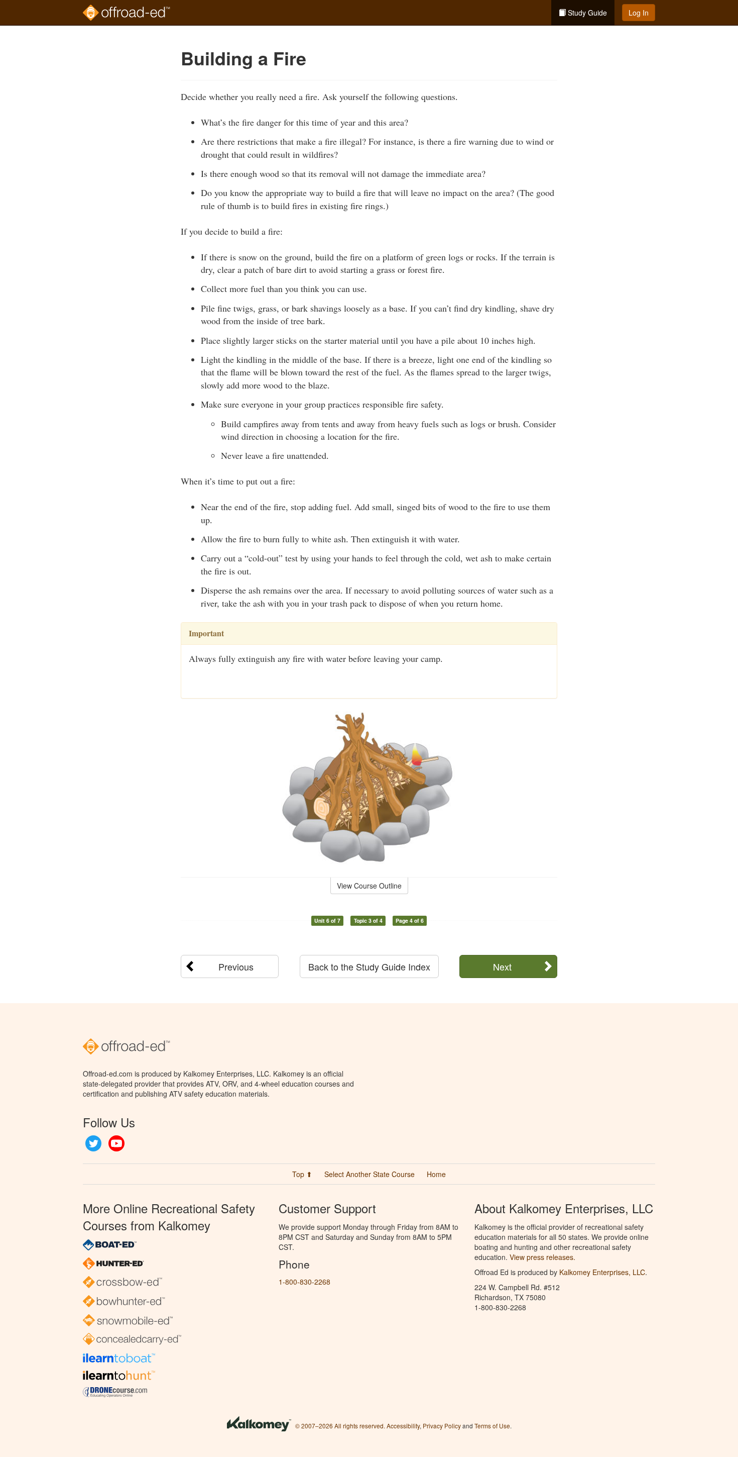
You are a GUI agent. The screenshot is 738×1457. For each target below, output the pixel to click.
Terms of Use (492, 1425)
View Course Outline (369, 886)
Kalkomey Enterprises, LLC (602, 1272)
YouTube (116, 1143)
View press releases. (542, 1257)
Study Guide (586, 13)
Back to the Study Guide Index (369, 966)
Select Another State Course (369, 1174)
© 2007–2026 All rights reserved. (340, 1425)
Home (436, 1174)
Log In (639, 13)
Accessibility (403, 1425)
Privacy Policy (442, 1425)
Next (502, 966)
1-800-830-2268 (304, 1282)
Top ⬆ (302, 1174)
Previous (236, 966)
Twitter (93, 1143)
